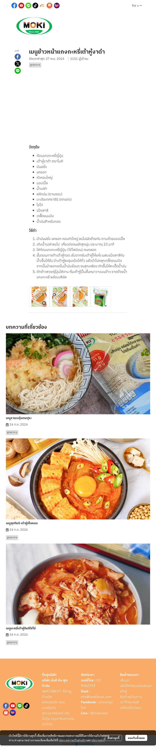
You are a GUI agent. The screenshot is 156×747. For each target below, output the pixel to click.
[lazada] (13, 713)
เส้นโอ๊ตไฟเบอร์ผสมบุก (136, 686)
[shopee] (6, 713)
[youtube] (13, 706)
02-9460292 (91, 683)
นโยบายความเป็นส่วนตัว (72, 740)
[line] (20, 706)
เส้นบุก (124, 680)
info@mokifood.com (96, 697)
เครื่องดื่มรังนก (130, 708)
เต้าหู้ (123, 691)
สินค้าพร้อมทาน (131, 697)
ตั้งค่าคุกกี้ (113, 738)
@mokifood (98, 713)
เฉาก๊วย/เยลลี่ (129, 702)
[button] (137, 6)
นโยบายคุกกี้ (98, 740)
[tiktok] (26, 706)
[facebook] (6, 706)
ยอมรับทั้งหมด (136, 738)
